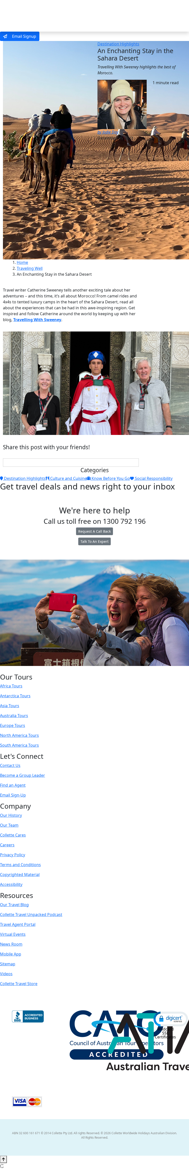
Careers (7, 845)
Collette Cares (13, 835)
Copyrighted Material (20, 874)
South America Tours (19, 745)
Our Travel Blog (14, 904)
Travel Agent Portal (17, 924)
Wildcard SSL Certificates (165, 1033)
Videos (6, 973)
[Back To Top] (3, 1159)
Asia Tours (9, 705)
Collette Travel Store (18, 983)
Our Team (9, 825)
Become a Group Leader (22, 775)
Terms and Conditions (20, 864)
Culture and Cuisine (68, 478)
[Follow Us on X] (88, 669)
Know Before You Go (110, 478)
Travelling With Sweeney (37, 319)
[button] (171, 1018)
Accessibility (11, 884)
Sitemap (7, 964)
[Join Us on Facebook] (79, 669)
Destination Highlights (118, 44)
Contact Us (10, 765)
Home (22, 262)
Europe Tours (12, 725)
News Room (11, 944)
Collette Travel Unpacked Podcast (31, 914)
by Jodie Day (107, 132)
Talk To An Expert (94, 541)
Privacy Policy (12, 854)
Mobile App (10, 954)
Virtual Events (13, 934)
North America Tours (19, 735)
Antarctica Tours (15, 696)
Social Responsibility (153, 478)
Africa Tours (11, 686)
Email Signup (23, 36)
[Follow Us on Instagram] (83, 669)
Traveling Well (30, 268)
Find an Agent (13, 785)
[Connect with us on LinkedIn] (94, 669)
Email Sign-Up (13, 795)
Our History (11, 815)
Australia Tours (14, 715)
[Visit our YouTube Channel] (104, 669)
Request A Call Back (94, 531)
